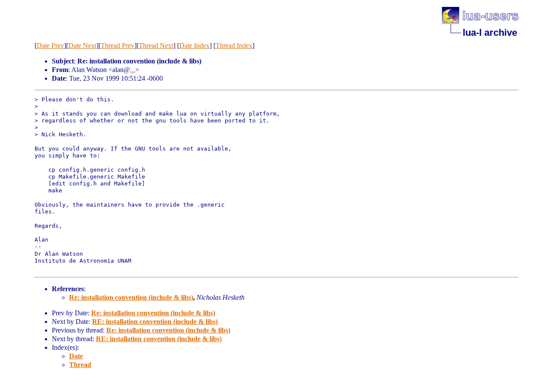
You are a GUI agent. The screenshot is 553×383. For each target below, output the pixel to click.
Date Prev (50, 45)
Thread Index (234, 45)
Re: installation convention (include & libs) (131, 297)
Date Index (194, 45)
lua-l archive (490, 32)
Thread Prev (117, 45)
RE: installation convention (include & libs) (155, 321)
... (132, 69)
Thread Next (156, 45)
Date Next (82, 45)
